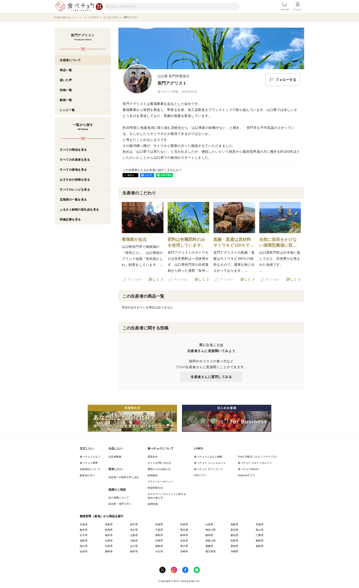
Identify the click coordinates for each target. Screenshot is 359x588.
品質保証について (90, 469)
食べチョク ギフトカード (208, 469)
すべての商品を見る (73, 149)
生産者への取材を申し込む (123, 477)
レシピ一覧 (67, 110)
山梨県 (134, 535)
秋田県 (184, 524)
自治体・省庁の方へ (120, 503)
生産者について (70, 60)
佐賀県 (83, 551)
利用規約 (153, 475)
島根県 (259, 540)
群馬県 (109, 529)
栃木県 (83, 529)
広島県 (109, 546)
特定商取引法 (155, 487)
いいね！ (136, 279)
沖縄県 (234, 551)
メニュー (298, 9)
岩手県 (134, 524)
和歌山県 (210, 540)
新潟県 (234, 529)
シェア (148, 175)
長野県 (159, 535)
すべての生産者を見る (75, 159)
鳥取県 (234, 540)
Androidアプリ (246, 475)
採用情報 (153, 504)
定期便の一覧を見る (73, 199)
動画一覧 (66, 100)
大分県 (159, 551)
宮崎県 (184, 551)
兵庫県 (159, 540)
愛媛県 (209, 546)
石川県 (83, 535)
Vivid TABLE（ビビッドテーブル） (258, 456)
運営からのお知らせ (159, 469)
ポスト (130, 175)
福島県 (234, 524)
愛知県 (234, 535)
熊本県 (134, 551)
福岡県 (259, 546)
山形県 (209, 524)
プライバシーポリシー (160, 481)
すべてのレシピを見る (75, 189)
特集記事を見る (70, 219)
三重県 (259, 535)
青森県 (109, 524)
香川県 (184, 546)
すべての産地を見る (73, 169)
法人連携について (118, 497)
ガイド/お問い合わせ (159, 462)
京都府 (109, 540)
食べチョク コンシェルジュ (210, 462)
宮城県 (159, 524)
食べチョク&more (248, 469)
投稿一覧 (66, 90)
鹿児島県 (210, 551)
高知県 (234, 546)
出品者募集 (114, 456)
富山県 (259, 529)
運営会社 (153, 456)
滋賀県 (83, 540)
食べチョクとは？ (90, 456)
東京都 (184, 529)
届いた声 (66, 80)
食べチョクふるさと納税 (208, 456)
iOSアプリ (200, 475)
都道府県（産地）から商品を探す (102, 516)
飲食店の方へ (87, 475)
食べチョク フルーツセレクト (255, 462)
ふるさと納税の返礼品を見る (79, 209)
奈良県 (184, 540)
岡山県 (83, 546)
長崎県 (109, 551)
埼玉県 (134, 529)
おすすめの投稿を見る (75, 179)
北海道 (83, 524)
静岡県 (209, 535)
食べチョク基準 (89, 462)
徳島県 (159, 546)
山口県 (134, 546)
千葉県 (159, 529)
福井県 (109, 535)
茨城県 (259, 524)
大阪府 (134, 540)
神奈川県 (210, 529)
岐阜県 (184, 535)
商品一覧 (66, 70)
